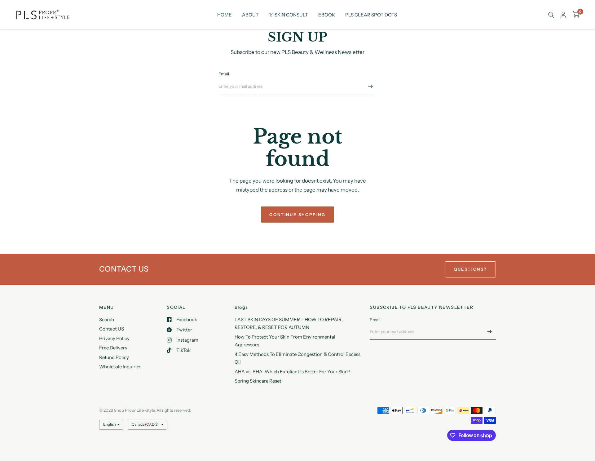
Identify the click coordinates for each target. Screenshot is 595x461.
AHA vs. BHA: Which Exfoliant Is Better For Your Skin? (292, 372)
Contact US (111, 329)
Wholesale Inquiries (120, 367)
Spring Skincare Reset (258, 381)
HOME (224, 15)
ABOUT (250, 15)
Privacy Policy (114, 338)
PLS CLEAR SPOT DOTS (371, 15)
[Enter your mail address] (370, 86)
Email (223, 73)
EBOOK (326, 15)
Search (106, 319)
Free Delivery (113, 348)
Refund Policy (114, 357)
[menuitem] (224, 15)
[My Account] (563, 14)
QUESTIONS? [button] (470, 269)
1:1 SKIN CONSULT (288, 15)
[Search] (551, 14)
